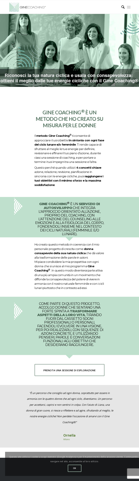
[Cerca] (121, 7)
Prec (16, 395)
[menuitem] (121, 7)
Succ (123, 395)
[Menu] (129, 7)
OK (74, 468)
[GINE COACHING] (28, 7)
